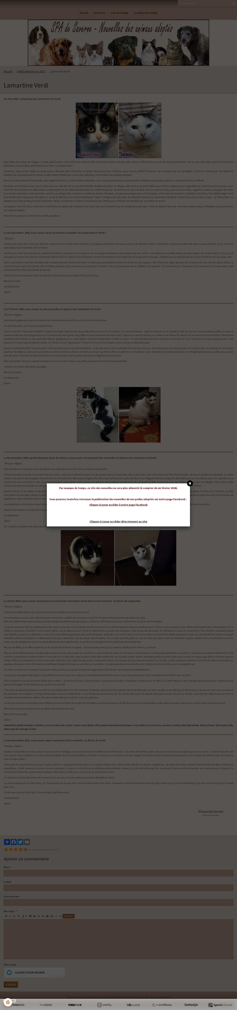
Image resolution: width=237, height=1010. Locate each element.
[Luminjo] (191, 1004)
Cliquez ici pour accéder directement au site (118, 521)
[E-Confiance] (162, 1004)
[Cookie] (8, 1002)
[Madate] (46, 1004)
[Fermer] (190, 483)
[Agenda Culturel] (220, 1004)
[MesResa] (75, 1004)
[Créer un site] (17, 1004)
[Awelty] (104, 1004)
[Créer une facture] (133, 1004)
